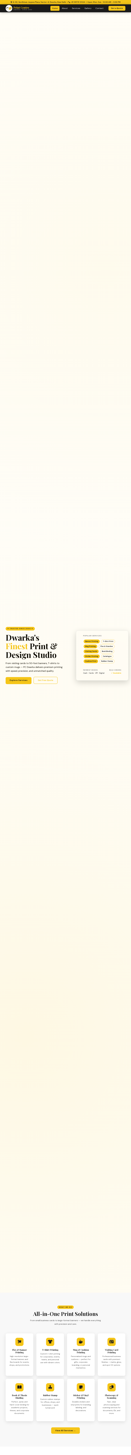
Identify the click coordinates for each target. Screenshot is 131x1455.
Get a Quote (117, 8)
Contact (99, 8)
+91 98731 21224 (77, 2)
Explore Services (18, 680)
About (65, 8)
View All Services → (65, 1430)
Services (76, 8)
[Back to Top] (124, 1451)
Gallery (87, 8)
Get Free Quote (45, 680)
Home (55, 8)
